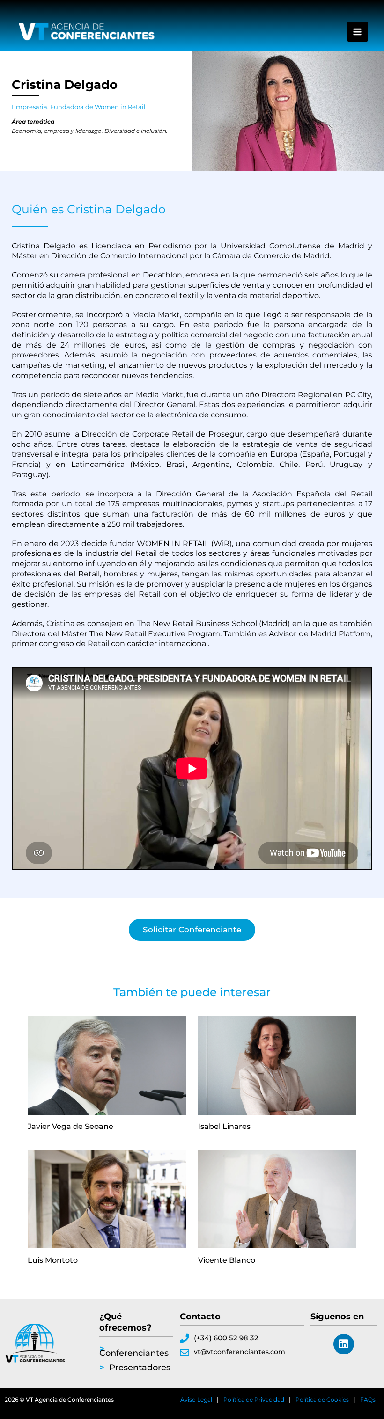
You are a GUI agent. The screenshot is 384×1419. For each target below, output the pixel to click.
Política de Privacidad (253, 1399)
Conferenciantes (134, 1353)
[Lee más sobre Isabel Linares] (277, 1065)
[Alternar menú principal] (357, 32)
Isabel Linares (224, 1126)
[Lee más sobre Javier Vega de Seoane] (107, 1065)
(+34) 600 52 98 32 (226, 1337)
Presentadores (139, 1367)
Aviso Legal (196, 1399)
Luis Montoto (53, 1260)
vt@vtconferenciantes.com (239, 1351)
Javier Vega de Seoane (70, 1126)
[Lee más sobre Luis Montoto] (107, 1199)
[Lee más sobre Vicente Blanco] (277, 1199)
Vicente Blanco (226, 1260)
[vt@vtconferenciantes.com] (184, 1352)
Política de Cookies (322, 1399)
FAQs (368, 1399)
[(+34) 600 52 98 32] (184, 1338)
